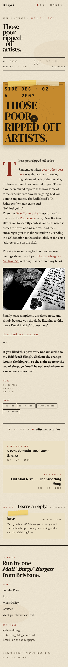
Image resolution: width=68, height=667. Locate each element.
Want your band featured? (19, 615)
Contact (8, 609)
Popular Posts (11, 590)
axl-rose (9, 406)
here (21, 174)
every (45, 169)
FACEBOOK (8, 388)
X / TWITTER (10, 385)
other (53, 169)
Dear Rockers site (27, 213)
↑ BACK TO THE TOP (14, 657)
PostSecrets (27, 218)
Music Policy (11, 602)
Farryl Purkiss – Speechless (20, 334)
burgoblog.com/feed (22, 635)
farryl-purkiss (47, 406)
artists (19, 18)
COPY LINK (8, 392)
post (60, 169)
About (7, 596)
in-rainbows (11, 412)
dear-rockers (26, 406)
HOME (6, 18)
